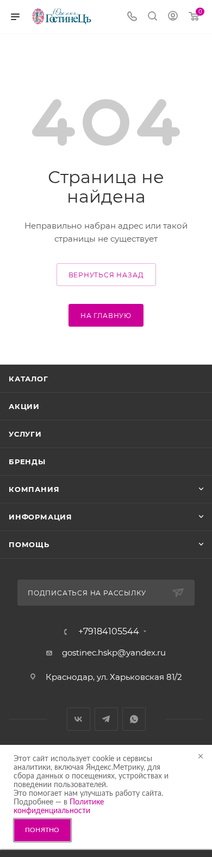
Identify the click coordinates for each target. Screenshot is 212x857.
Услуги (25, 434)
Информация (40, 516)
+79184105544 (108, 631)
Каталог (28, 378)
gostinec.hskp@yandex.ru (114, 652)
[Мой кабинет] (173, 17)
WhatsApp (134, 719)
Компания (34, 489)
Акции (24, 406)
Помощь (29, 544)
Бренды (27, 461)
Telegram (106, 719)
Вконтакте (78, 719)
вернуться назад (106, 275)
